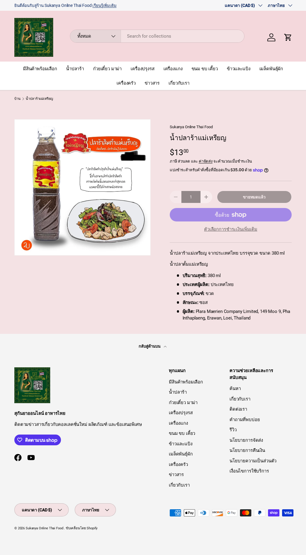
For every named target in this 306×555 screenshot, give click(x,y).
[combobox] (157, 36)
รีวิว (233, 429)
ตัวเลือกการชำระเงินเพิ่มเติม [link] (230, 229)
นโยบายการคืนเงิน (247, 450)
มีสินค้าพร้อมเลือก (40, 68)
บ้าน (17, 98)
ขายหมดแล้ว (254, 197)
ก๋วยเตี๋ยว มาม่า (107, 68)
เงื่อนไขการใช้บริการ (249, 471)
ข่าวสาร (152, 83)
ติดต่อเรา (238, 409)
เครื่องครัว (126, 83)
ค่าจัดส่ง (205, 161)
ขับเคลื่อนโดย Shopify (81, 528)
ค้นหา (235, 388)
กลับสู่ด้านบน (150, 346)
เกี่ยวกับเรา (179, 83)
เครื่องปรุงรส (142, 68)
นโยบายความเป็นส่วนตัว (253, 461)
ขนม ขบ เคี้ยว (205, 68)
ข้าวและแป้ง (238, 68)
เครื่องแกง (173, 68)
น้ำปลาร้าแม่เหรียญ (39, 98)
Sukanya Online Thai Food (191, 127)
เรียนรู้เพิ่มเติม (104, 5)
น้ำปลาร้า (75, 68)
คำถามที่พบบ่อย (245, 419)
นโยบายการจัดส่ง (246, 440)
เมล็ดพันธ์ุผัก (271, 68)
